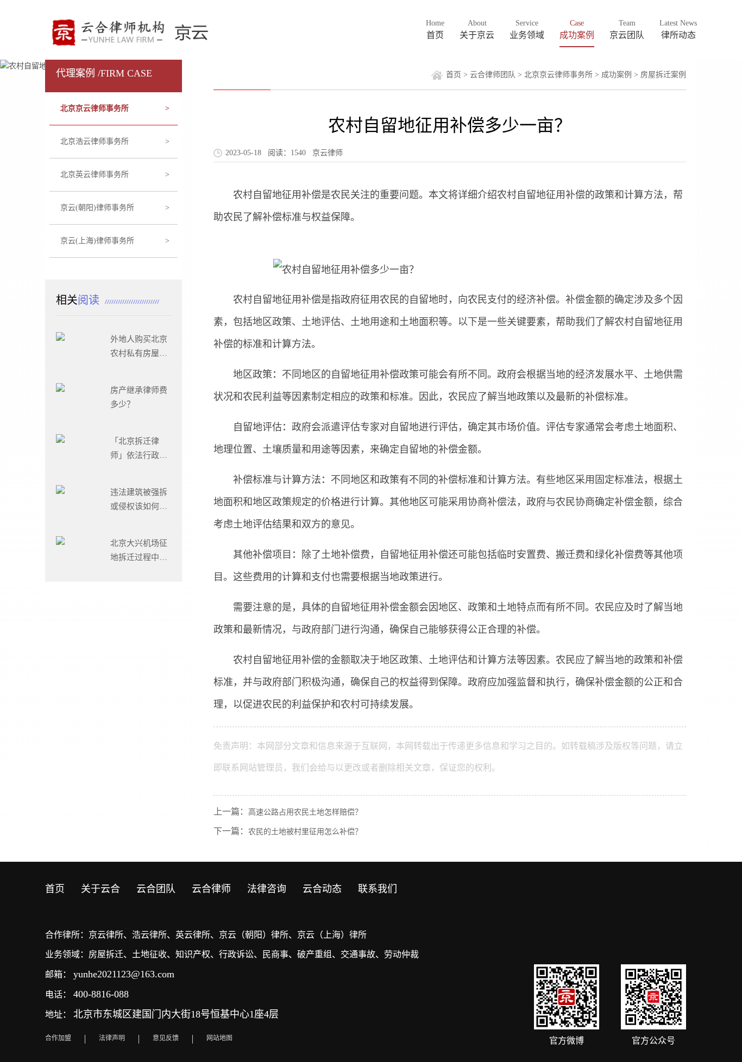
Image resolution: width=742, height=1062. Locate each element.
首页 (453, 75)
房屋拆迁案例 (663, 75)
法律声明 (112, 1038)
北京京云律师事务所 (115, 108)
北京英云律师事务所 (115, 174)
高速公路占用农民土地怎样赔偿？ (305, 812)
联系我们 (377, 888)
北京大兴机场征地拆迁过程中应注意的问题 (138, 557)
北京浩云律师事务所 (115, 141)
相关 (79, 300)
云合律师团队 (492, 75)
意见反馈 (166, 1038)
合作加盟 (58, 1038)
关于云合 (100, 888)
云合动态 (322, 888)
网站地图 (219, 1038)
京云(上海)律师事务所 (115, 241)
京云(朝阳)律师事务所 (115, 208)
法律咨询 (266, 888)
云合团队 (155, 888)
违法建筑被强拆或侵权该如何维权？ (138, 506)
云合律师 (211, 888)
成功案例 (616, 75)
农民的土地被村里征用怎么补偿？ (305, 832)
